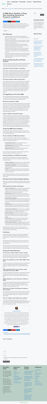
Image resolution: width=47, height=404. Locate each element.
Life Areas (29, 1)
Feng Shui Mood (16, 376)
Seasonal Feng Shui (38, 383)
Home (8, 1)
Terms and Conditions (17, 382)
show (8, 30)
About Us (9, 4)
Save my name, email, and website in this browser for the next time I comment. (15, 358)
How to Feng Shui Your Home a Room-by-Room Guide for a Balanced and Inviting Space (17, 334)
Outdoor (36, 379)
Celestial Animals (37, 1)
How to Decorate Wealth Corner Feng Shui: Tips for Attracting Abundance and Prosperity (17, 333)
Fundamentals (14, 1)
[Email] (19, 326)
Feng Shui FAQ (10, 8)
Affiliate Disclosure (17, 372)
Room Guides (22, 1)
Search (35, 13)
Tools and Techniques (38, 384)
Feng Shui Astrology (38, 373)
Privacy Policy (16, 380)
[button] (7, 6)
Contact (15, 374)
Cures (36, 371)
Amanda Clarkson (12, 18)
